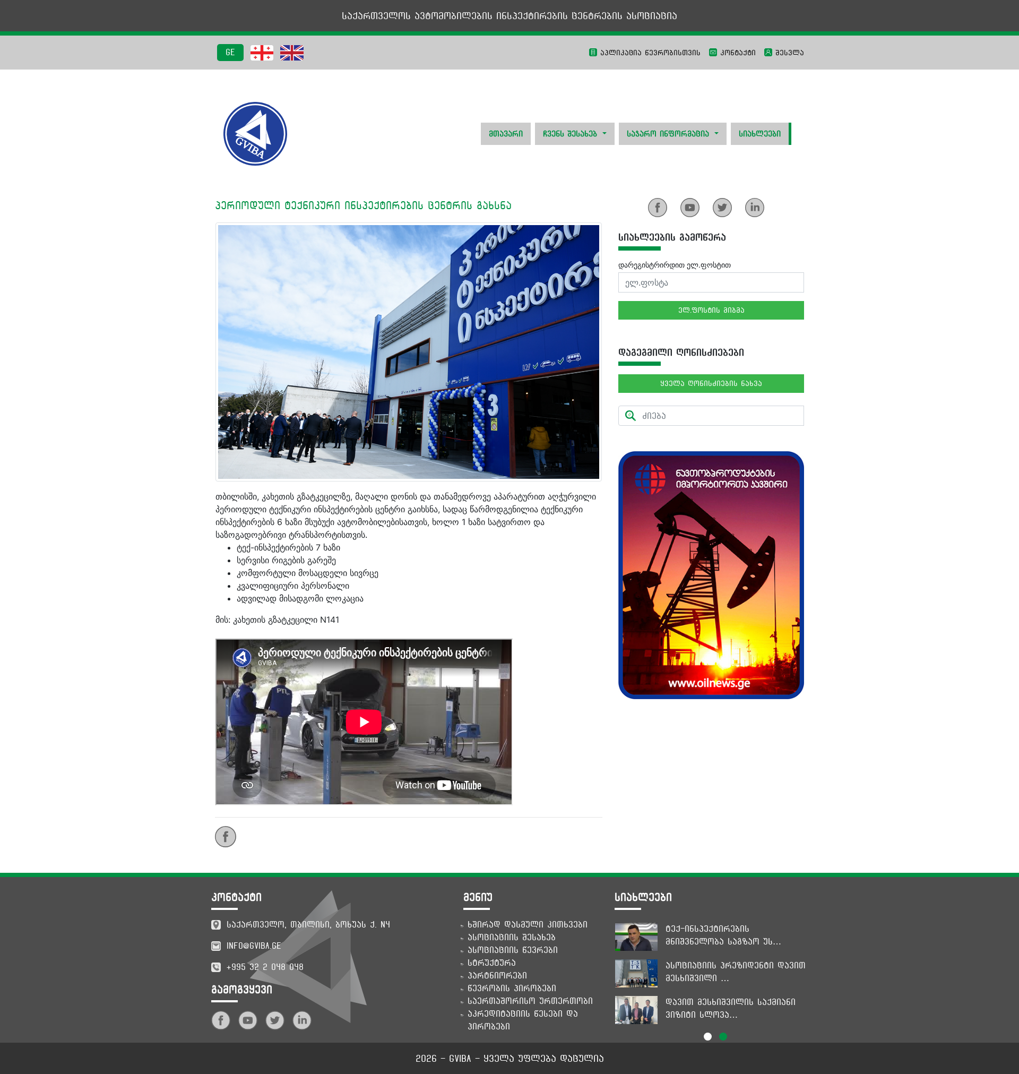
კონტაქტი (736, 52)
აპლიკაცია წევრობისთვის (649, 52)
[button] (707, 1036)
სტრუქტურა (492, 963)
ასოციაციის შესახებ (512, 937)
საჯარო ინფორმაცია (669, 134)
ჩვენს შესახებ (571, 134)
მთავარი (506, 134)
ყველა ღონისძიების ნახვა (711, 383)
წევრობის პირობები (512, 988)
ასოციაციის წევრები (513, 950)
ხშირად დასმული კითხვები (528, 925)
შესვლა (788, 52)
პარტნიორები (497, 976)
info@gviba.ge (254, 946)
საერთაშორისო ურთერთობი (530, 1001)
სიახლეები (760, 134)
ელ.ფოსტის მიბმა (711, 310)
